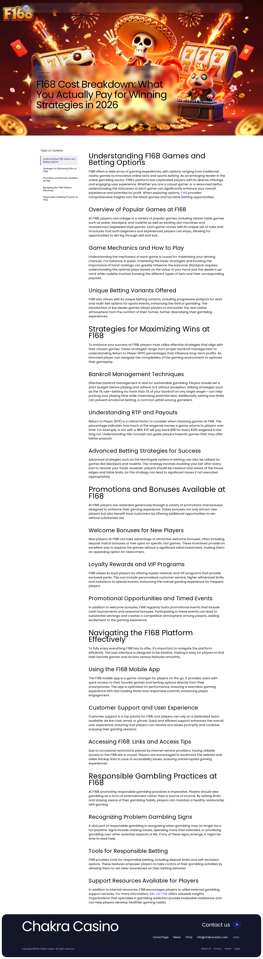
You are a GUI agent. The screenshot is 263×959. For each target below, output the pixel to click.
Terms (227, 948)
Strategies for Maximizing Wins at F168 (59, 170)
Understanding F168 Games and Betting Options (59, 160)
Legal (237, 948)
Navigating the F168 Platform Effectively (57, 189)
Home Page (160, 937)
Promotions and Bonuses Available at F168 (60, 179)
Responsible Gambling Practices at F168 (60, 198)
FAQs (189, 937)
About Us (206, 948)
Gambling (44, 73)
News (177, 937)
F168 (184, 193)
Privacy (217, 948)
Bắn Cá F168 (158, 894)
